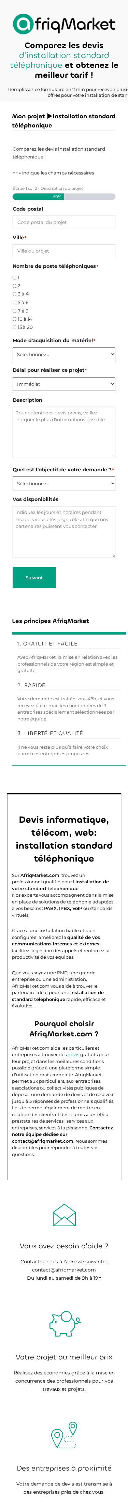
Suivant (34, 578)
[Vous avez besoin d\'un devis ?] (64, 24)
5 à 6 (23, 302)
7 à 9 (23, 311)
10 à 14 (25, 319)
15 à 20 (25, 327)
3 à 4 (23, 294)
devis (73, 1054)
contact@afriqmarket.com (64, 1270)
